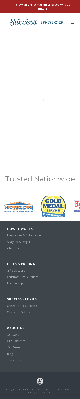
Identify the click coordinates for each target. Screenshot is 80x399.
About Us (15, 328)
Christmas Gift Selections (22, 277)
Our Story (13, 334)
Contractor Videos (18, 312)
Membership (15, 283)
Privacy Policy (12, 389)
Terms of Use (31, 389)
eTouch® (13, 248)
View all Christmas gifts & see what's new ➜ (43, 7)
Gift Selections (16, 270)
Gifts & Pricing (21, 264)
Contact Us (14, 360)
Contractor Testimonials (22, 306)
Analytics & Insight (18, 242)
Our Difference (16, 341)
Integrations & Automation (24, 235)
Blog (10, 354)
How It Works (20, 229)
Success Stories (22, 299)
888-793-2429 (51, 22)
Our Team (13, 347)
